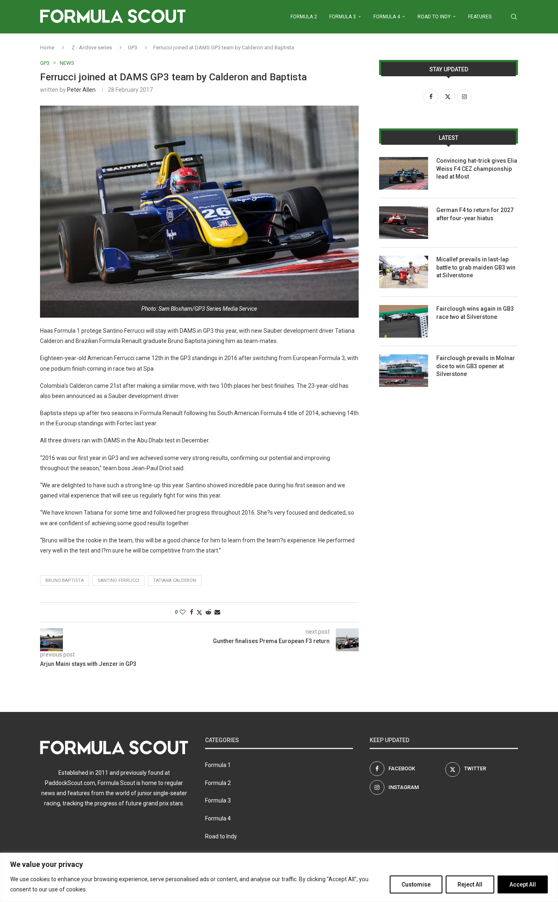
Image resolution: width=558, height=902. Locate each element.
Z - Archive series (91, 47)
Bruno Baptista (64, 580)
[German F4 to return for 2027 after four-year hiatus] (403, 222)
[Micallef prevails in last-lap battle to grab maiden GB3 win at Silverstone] (403, 272)
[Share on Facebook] (191, 612)
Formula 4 (386, 17)
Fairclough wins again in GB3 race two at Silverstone (475, 312)
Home (47, 47)
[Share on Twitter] (199, 612)
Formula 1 (218, 765)
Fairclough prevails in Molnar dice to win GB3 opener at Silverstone (475, 366)
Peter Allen (81, 89)
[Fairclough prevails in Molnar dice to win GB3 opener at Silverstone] (403, 370)
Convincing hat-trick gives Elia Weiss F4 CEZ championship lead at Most (476, 168)
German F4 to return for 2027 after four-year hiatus (474, 214)
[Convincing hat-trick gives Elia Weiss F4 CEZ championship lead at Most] (403, 173)
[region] (279, 877)
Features (479, 17)
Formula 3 (342, 17)
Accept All (522, 884)
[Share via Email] (217, 612)
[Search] (514, 16)
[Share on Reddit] (208, 612)
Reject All (470, 884)
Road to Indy (434, 17)
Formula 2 (303, 17)
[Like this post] (182, 612)
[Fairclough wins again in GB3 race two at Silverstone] (403, 321)
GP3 (132, 47)
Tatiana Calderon (174, 580)
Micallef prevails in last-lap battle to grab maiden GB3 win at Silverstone (476, 267)
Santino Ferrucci (118, 580)
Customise (416, 884)
